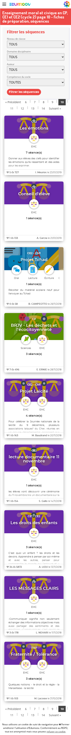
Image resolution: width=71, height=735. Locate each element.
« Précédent (13, 102)
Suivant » (55, 108)
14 (43, 108)
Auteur (10, 64)
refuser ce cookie (56, 731)
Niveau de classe (16, 39)
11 (11, 108)
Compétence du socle (19, 77)
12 (22, 108)
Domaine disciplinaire (19, 51)
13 (32, 108)
